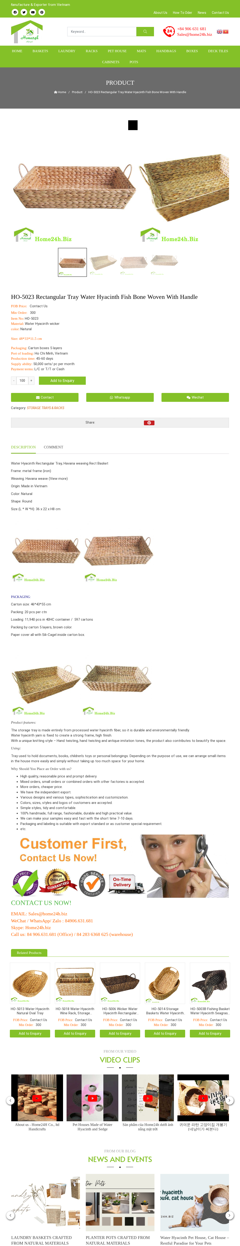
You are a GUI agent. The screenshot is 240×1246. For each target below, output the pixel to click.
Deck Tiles (218, 51)
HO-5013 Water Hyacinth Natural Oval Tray (30, 1007)
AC (33, 902)
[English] (220, 31)
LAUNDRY (66, 51)
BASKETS (40, 51)
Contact (47, 397)
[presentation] (10, 1097)
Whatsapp (122, 397)
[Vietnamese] (226, 31)
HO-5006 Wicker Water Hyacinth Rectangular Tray (120, 1007)
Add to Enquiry (62, 380)
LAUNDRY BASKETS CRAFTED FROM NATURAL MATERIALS (41, 1237)
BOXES (192, 51)
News (202, 13)
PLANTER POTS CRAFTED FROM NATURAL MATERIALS (118, 1237)
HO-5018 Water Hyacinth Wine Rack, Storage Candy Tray (75, 1007)
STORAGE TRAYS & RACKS (45, 408)
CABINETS (110, 62)
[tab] (23, 448)
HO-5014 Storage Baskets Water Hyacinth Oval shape (165, 1007)
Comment (53, 447)
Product (77, 92)
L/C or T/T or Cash (49, 369)
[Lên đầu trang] (227, 1234)
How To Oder (182, 13)
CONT (20, 902)
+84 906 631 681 (191, 28)
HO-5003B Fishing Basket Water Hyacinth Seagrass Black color (210, 1007)
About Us (160, 13)
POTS (134, 62)
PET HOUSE (117, 51)
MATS (141, 51)
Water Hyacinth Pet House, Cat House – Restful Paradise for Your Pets (194, 1237)
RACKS (92, 51)
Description (23, 447)
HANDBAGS (166, 51)
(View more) (58, 478)
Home (17, 51)
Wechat (198, 397)
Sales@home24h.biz (194, 34)
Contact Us (220, 13)
